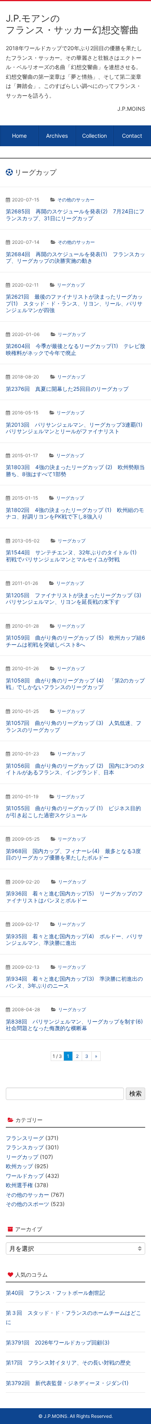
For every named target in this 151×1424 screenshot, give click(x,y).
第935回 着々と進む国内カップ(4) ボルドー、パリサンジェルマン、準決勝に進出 (74, 939)
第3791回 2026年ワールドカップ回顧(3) (58, 1342)
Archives (57, 135)
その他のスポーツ (27, 1204)
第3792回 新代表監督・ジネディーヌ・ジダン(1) (67, 1383)
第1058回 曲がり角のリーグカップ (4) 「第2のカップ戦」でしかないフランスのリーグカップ (75, 684)
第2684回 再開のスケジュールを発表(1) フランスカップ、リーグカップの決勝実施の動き (75, 257)
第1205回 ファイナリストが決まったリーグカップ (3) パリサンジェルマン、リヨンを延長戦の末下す (76, 598)
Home (19, 135)
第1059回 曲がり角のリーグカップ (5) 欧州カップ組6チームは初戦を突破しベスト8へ (75, 641)
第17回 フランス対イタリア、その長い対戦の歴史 (68, 1362)
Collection (94, 135)
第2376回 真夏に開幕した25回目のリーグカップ (67, 388)
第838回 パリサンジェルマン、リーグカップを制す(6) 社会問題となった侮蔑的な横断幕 (77, 1025)
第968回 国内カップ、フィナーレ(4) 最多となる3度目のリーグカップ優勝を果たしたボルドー (73, 854)
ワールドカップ (25, 1175)
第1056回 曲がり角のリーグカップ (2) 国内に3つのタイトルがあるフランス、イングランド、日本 (75, 769)
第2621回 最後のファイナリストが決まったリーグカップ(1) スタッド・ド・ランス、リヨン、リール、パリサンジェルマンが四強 (74, 303)
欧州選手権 (19, 1185)
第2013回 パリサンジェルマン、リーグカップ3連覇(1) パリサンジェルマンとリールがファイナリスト (77, 428)
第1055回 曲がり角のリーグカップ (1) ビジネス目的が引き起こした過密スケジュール (73, 811)
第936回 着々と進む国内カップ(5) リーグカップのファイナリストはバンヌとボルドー (74, 897)
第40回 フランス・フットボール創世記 (55, 1292)
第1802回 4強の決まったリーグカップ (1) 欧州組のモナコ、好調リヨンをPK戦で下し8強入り (75, 513)
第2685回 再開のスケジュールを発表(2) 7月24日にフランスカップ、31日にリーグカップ (75, 214)
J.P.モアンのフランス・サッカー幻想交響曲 (72, 24)
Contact (132, 135)
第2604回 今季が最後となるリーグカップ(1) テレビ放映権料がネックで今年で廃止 (75, 349)
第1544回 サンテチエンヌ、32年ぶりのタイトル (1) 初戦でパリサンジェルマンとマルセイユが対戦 (74, 556)
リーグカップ (71, 285)
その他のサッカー (75, 200)
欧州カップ (19, 1166)
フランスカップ (25, 1147)
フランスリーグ (25, 1138)
